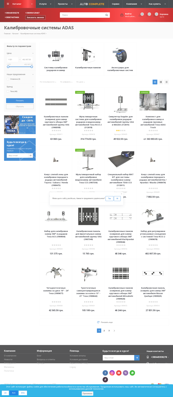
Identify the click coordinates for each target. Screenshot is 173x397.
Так (109, 198)
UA (5, 393)
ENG (23, 393)
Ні (117, 198)
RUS (13, 393)
